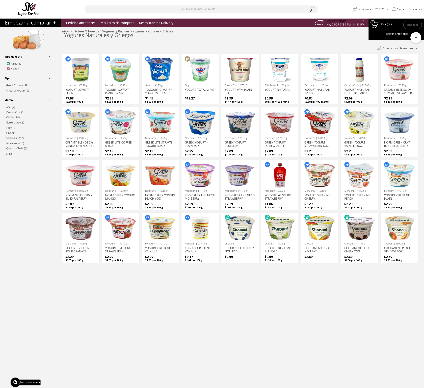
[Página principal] (28, 9)
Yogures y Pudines (116, 31)
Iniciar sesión (415, 9)
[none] (80, 79)
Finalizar (412, 25)
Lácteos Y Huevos (86, 31)
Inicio (65, 31)
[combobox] (201, 9)
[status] (376, 25)
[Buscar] (312, 9)
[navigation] (30, 23)
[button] (370, 9)
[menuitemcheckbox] (28, 63)
